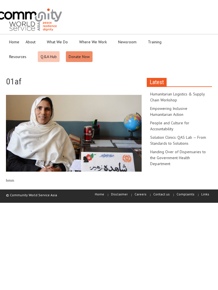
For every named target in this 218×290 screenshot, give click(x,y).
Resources (16, 59)
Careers (140, 194)
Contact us (161, 194)
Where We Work (91, 44)
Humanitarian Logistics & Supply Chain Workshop (177, 97)
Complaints (185, 194)
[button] (206, 41)
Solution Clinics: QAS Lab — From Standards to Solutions (178, 140)
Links (205, 194)
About (28, 44)
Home (14, 41)
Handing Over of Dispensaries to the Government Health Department (178, 157)
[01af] (74, 134)
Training (153, 44)
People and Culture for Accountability (169, 125)
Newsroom (126, 44)
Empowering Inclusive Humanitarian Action (168, 111)
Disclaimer (119, 194)
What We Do (56, 44)
